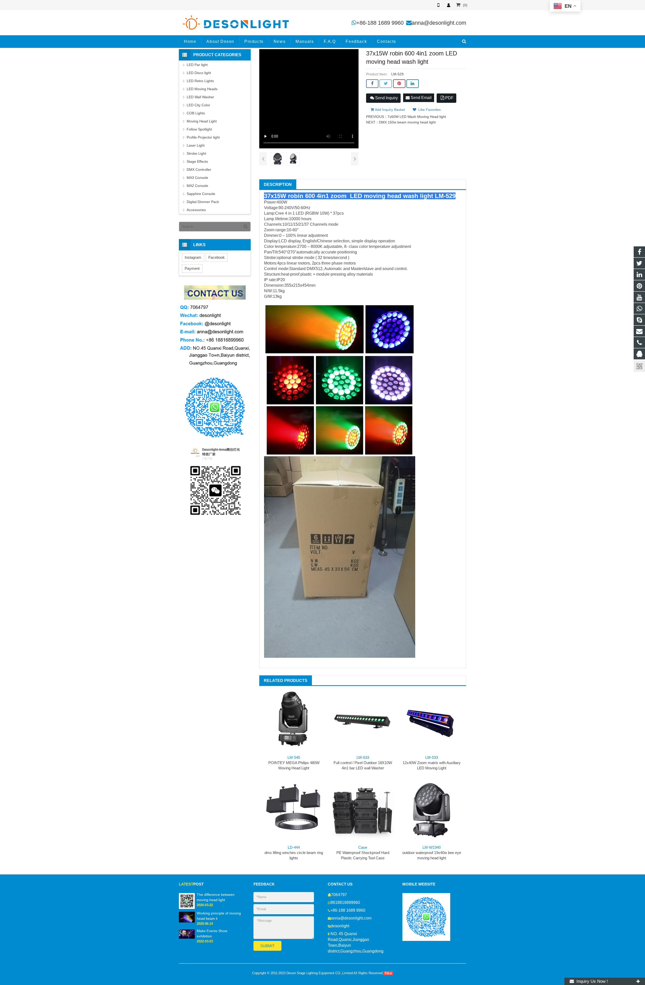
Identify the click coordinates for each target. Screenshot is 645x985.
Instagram (193, 257)
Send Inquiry (386, 98)
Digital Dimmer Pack (203, 202)
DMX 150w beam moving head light (407, 122)
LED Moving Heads (202, 89)
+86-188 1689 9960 (380, 23)
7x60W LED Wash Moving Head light (417, 117)
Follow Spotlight (199, 129)
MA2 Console (197, 186)
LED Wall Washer (200, 97)
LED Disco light (199, 73)
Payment (192, 268)
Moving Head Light (202, 121)
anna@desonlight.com (439, 23)
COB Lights (196, 113)
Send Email (421, 97)
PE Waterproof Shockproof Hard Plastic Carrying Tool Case (362, 852)
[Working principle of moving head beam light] (187, 917)
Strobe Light (196, 153)
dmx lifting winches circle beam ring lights (294, 852)
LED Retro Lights (200, 81)
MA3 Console (197, 178)
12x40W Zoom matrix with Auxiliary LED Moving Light (432, 762)
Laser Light (196, 145)
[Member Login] (448, 5)
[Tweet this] (385, 83)
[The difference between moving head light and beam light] (187, 901)
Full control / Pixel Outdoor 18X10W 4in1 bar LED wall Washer (363, 762)
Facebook (216, 257)
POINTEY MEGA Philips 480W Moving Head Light (293, 762)
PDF (449, 98)
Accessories (196, 210)
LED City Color (198, 105)
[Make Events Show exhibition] (187, 934)
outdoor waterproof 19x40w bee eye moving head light (431, 852)
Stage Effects (197, 161)
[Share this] (372, 83)
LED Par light (197, 65)
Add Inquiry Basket (389, 110)
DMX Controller (199, 170)
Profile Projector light (203, 137)
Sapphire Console (201, 194)
